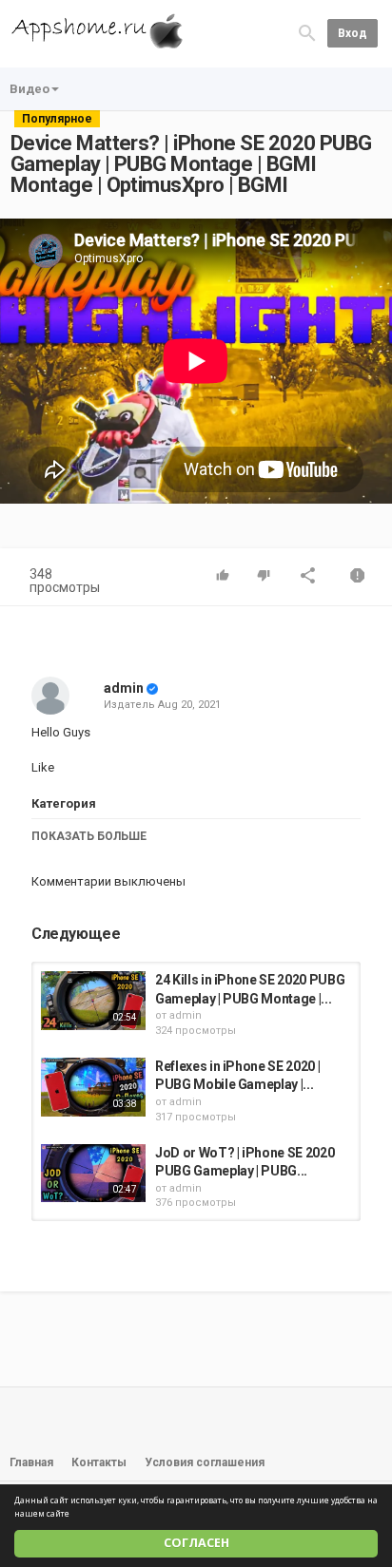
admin (124, 688)
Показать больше (89, 836)
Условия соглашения (205, 1462)
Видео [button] (29, 89)
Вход (352, 33)
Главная (31, 1462)
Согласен (196, 1543)
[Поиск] (307, 32)
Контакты (99, 1462)
